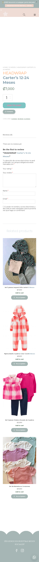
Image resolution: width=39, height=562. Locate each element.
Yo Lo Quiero (20, 297)
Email (5, 199)
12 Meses (12, 67)
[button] (34, 557)
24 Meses (27, 119)
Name (5, 191)
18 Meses (21, 119)
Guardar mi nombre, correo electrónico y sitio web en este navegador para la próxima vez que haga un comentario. (19, 208)
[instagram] (22, 550)
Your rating (7, 169)
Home (5, 67)
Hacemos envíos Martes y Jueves (19, 6)
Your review (8, 173)
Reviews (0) (7, 135)
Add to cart (14, 105)
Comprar (10, 111)
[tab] (8, 134)
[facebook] (16, 550)
